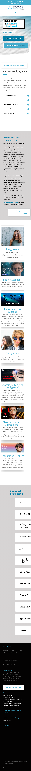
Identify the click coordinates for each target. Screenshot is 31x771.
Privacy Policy (7, 720)
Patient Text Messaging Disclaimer (13, 699)
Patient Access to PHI (9, 697)
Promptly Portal (7, 695)
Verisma (5, 713)
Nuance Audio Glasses (12, 310)
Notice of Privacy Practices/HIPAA (12, 703)
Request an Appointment (13, 38)
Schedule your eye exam (10, 202)
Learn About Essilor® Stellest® (16, 45)
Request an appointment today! (19, 212)
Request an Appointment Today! (14, 65)
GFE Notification (7, 701)
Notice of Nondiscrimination (11, 705)
